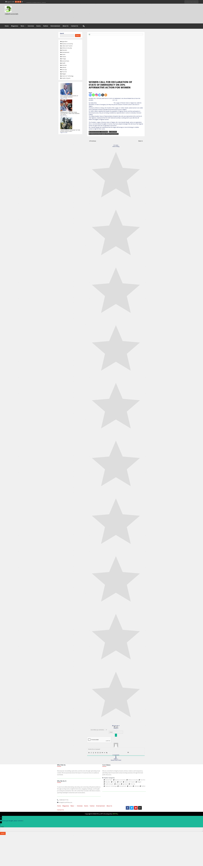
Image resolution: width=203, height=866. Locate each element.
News (22, 26)
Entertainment (55, 26)
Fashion (45, 26)
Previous (93, 141)
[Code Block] (104, 753)
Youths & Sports (66, 78)
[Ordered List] (98, 753)
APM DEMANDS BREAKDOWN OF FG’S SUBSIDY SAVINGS (69, 96)
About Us (65, 26)
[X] (102, 95)
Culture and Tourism (67, 46)
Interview (31, 26)
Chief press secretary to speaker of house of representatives (104, 134)
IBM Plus (115, 814)
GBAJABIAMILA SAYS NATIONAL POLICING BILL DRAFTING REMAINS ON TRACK (69, 113)
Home (7, 26)
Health (63, 63)
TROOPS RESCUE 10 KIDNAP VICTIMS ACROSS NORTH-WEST (70, 130)
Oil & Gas (64, 69)
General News (104, 131)
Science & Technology (67, 76)
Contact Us (74, 26)
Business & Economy (95, 131)
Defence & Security (67, 48)
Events (38, 26)
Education (64, 50)
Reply (2, 826)
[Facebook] (90, 95)
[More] (105, 95)
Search (62, 33)
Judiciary (64, 67)
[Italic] (91, 753)
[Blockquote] (102, 753)
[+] (111, 752)
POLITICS (64, 71)
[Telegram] (99, 95)
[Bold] (89, 753)
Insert (3, 833)
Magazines (14, 26)
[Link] (107, 753)
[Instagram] (96, 95)
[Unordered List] (100, 753)
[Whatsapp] (93, 95)
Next (140, 141)
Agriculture (64, 41)
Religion (64, 74)
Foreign (64, 58)
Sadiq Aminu (113, 131)
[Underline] (93, 753)
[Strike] (96, 753)
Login (116, 727)
